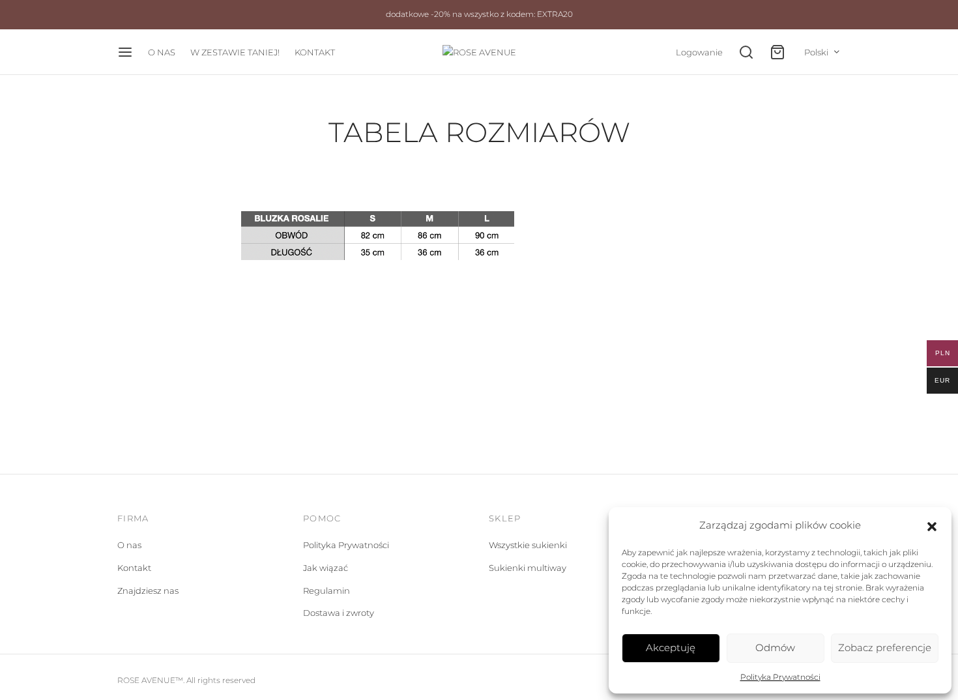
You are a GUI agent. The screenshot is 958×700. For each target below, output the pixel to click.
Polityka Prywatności (780, 677)
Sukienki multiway (527, 567)
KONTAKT (315, 52)
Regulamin (326, 590)
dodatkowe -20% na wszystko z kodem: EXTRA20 (479, 14)
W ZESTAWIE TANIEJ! (235, 52)
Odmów (775, 647)
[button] (931, 525)
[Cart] (777, 52)
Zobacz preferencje (884, 647)
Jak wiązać (325, 567)
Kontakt (134, 567)
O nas (129, 545)
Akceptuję (670, 647)
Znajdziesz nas (148, 590)
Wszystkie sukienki (528, 545)
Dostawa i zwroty (338, 612)
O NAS (161, 52)
